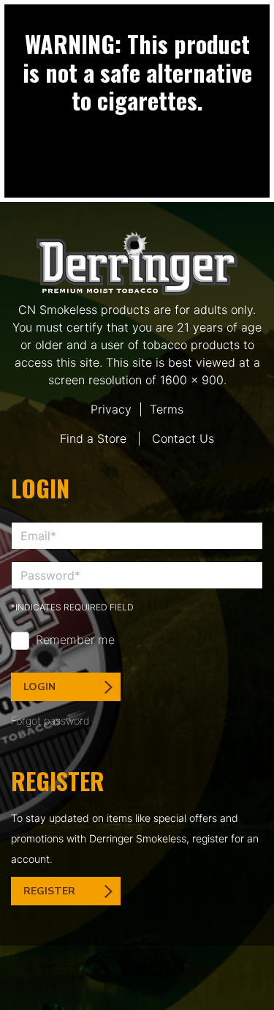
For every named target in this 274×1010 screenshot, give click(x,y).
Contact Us (183, 438)
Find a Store (93, 438)
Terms (166, 409)
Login (39, 687)
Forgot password (50, 720)
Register (49, 891)
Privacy (111, 409)
